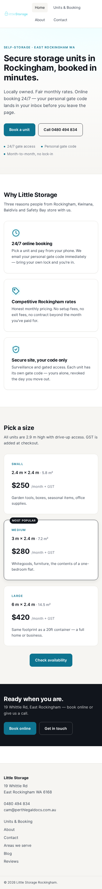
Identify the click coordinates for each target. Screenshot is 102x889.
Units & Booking (66, 7)
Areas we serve (17, 845)
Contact (60, 20)
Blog (8, 853)
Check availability (51, 660)
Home (40, 7)
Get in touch (56, 728)
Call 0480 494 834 (60, 129)
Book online (20, 728)
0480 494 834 (17, 803)
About (40, 20)
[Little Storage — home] (16, 13)
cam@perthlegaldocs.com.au (30, 809)
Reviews (11, 861)
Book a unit (19, 129)
